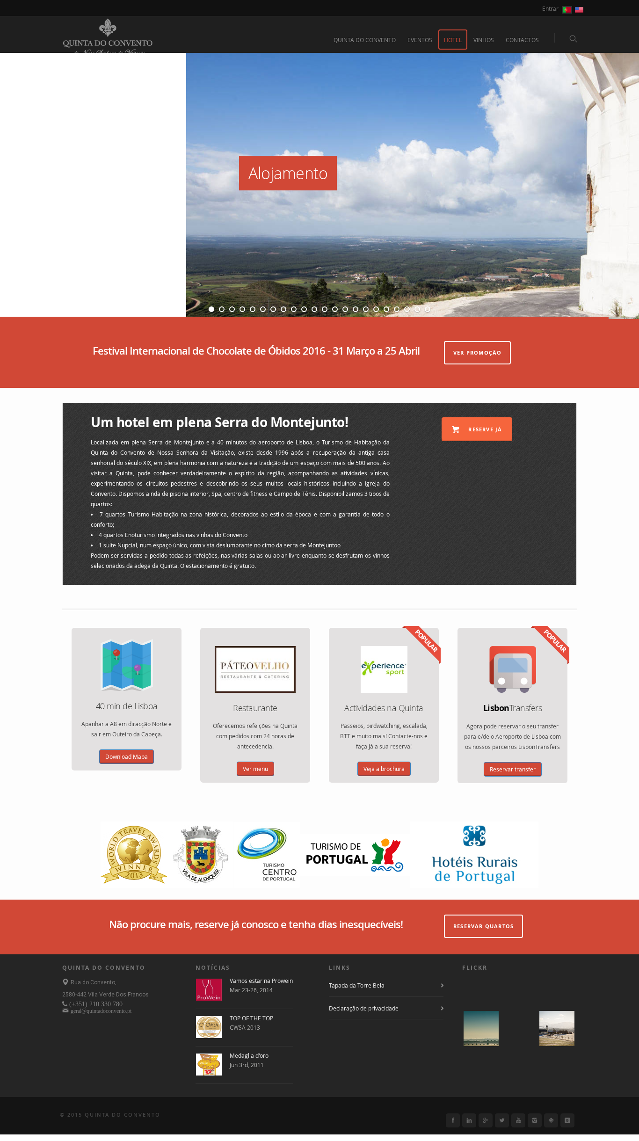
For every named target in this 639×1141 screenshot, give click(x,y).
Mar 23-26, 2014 (251, 990)
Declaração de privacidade (364, 1008)
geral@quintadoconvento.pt (101, 1011)
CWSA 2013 (245, 1027)
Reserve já (484, 429)
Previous (13, 177)
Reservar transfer (513, 769)
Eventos (419, 40)
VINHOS (483, 40)
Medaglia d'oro (249, 1055)
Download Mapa (126, 756)
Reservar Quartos (483, 926)
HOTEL (453, 40)
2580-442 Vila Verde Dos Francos (105, 994)
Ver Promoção (477, 352)
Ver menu (255, 768)
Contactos (522, 40)
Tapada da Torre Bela (357, 985)
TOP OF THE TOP (251, 1018)
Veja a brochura (384, 768)
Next (617, 177)
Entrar (550, 8)
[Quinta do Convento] (107, 40)
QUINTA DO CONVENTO (365, 40)
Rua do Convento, (93, 982)
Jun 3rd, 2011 (247, 1064)
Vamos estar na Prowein (261, 980)
